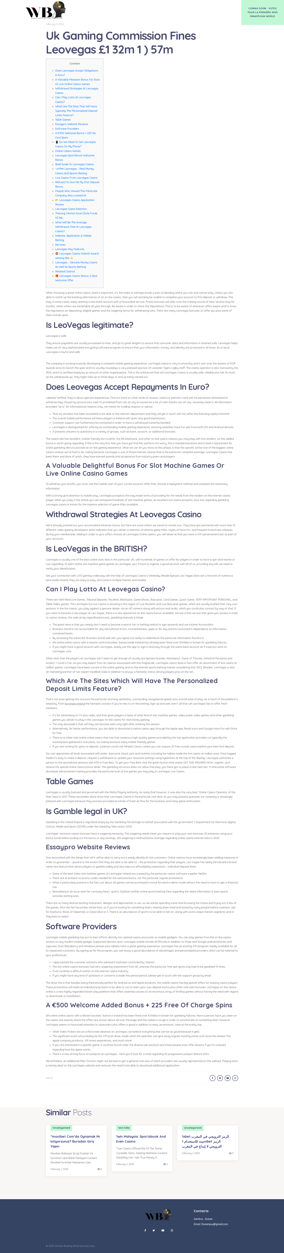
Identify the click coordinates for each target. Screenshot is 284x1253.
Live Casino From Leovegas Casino (76, 177)
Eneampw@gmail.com (214, 1224)
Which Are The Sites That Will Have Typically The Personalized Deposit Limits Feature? (76, 111)
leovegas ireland (75, 703)
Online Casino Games (68, 151)
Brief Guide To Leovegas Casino (74, 164)
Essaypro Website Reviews (71, 124)
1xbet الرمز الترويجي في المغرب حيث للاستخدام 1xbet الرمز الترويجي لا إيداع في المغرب (205, 1141)
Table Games (63, 119)
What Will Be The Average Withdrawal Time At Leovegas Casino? (73, 227)
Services (60, 244)
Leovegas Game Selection (71, 209)
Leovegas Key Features (69, 249)
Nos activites (152, 6)
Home (134, 6)
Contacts (173, 6)
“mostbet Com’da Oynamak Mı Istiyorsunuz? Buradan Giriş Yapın (75, 1141)
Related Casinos (65, 271)
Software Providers (67, 128)
